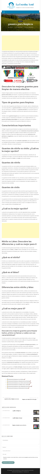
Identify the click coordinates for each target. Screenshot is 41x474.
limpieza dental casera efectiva (19, 425)
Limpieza (20, 21)
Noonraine (11, 27)
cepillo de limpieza (16, 410)
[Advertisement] (20, 43)
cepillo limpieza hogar (17, 418)
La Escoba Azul (25, 4)
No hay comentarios (29, 27)
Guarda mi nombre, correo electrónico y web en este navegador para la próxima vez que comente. (20, 458)
